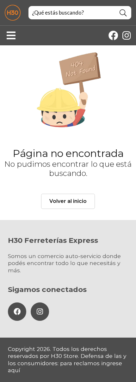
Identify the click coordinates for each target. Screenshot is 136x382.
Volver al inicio (68, 201)
